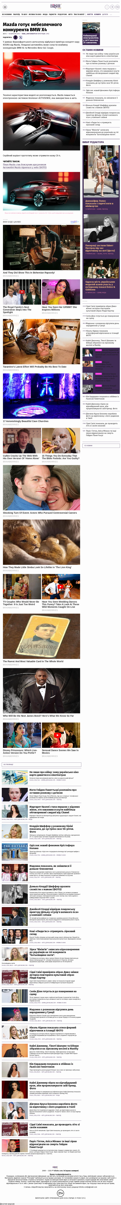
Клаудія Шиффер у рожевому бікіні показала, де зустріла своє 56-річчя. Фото (52, 829)
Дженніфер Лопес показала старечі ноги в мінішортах (99, 203)
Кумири (97, 14)
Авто (70, 14)
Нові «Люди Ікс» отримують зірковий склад (52, 933)
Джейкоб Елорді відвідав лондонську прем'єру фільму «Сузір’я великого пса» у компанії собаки (54, 912)
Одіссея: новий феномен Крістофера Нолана (52, 847)
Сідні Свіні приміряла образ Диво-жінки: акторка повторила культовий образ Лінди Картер (54, 975)
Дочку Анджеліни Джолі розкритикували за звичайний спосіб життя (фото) (107, 353)
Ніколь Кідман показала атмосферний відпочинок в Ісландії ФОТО (53, 1029)
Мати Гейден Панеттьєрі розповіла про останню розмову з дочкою (53, 791)
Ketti (43, 799)
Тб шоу (24, 14)
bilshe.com (58, 1171)
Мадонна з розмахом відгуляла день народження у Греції (51, 1011)
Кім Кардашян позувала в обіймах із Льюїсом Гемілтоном (51, 1065)
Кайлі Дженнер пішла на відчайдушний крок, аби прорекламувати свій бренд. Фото (53, 1085)
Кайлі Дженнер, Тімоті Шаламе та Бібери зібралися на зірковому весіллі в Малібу (54, 1047)
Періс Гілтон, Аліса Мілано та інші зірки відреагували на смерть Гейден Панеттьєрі (53, 1144)
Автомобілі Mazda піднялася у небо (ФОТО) (25, 167)
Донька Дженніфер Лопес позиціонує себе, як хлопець (104, 365)
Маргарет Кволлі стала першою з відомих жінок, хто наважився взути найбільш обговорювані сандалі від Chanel (55, 809)
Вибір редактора (93, 142)
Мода (45, 14)
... (111, 14)
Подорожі (62, 14)
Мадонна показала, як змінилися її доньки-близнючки (50, 867)
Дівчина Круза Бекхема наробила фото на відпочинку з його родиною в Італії (53, 1105)
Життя (90, 14)
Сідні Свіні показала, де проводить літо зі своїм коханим (55, 1126)
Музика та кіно (35, 14)
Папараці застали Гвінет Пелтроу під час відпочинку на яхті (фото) (100, 248)
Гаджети (52, 14)
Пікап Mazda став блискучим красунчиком (24, 164)
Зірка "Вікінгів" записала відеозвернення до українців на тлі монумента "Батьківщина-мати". (54, 952)
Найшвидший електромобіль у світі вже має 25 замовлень (91, 39)
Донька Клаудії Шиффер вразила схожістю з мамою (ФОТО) (50, 888)
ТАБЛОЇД (16, 14)
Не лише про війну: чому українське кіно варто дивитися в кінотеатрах (54, 773)
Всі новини (7, 14)
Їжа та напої (79, 14)
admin (43, 780)
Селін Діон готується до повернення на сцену (53, 993)
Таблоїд (59, 799)
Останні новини (92, 50)
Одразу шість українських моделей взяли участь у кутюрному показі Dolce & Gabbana (100, 286)
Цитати (105, 14)
